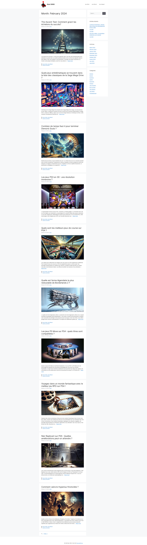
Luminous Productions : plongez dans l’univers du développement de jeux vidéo (97, 26)
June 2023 (92, 63)
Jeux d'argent (93, 85)
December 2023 (93, 53)
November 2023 (93, 55)
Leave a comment (46, 65)
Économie (92, 81)
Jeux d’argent (102, 4)
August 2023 (93, 59)
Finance (91, 83)
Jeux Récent (94, 4)
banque (91, 73)
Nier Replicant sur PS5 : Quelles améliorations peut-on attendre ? (56, 437)
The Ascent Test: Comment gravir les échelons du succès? (58, 23)
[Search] (104, 13)
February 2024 (93, 49)
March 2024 (92, 47)
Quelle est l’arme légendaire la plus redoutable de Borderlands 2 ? (57, 281)
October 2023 (93, 57)
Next (45, 533)
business (92, 77)
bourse (91, 75)
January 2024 (93, 51)
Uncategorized (93, 93)
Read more (70, 61)
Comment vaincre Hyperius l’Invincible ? (59, 487)
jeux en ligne (45, 64)
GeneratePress (80, 543)
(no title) (91, 29)
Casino (91, 79)
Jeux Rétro (87, 4)
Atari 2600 (51, 4)
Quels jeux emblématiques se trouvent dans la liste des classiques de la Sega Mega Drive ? (62, 75)
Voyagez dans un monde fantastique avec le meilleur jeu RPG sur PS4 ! (62, 384)
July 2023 (92, 61)
